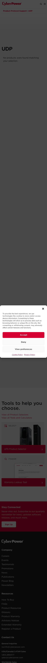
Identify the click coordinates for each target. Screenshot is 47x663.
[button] (43, 308)
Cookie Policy (17, 355)
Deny (23, 342)
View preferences (23, 349)
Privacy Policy (29, 355)
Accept (23, 335)
